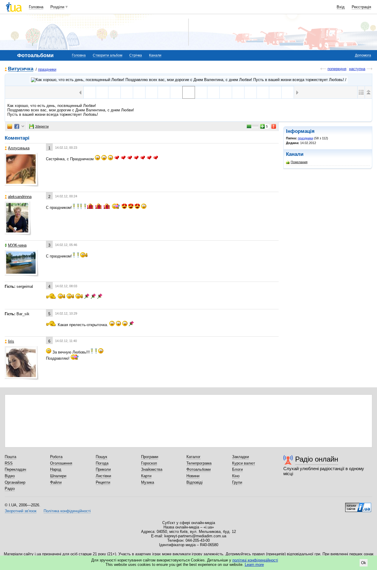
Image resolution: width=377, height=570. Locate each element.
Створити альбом (107, 55)
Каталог (193, 457)
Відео (10, 476)
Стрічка (135, 55)
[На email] (9, 126)
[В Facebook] (16, 126)
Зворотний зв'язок (21, 511)
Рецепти (103, 482)
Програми (149, 457)
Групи (237, 482)
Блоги (237, 469)
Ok (363, 563)
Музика (147, 482)
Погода (102, 463)
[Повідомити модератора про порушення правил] (274, 126)
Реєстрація (361, 7)
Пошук (101, 457)
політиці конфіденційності (255, 560)
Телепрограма (198, 463)
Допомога (363, 55)
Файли (56, 482)
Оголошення (61, 463)
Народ (55, 469)
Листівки (103, 476)
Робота (56, 457)
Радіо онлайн (316, 459)
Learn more (254, 564)
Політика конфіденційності (67, 511)
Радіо (10, 488)
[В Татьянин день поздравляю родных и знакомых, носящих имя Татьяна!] (151, 92)
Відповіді (194, 482)
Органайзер (15, 482)
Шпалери (58, 476)
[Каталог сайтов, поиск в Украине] (358, 505)
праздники (47, 69)
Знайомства (151, 469)
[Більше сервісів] (23, 126)
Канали (155, 55)
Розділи (57, 7)
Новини (192, 476)
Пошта (10, 457)
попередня (337, 69)
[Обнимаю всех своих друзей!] (139, 92)
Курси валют (243, 463)
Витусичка (20, 69)
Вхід (341, 7)
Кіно (235, 476)
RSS (9, 463)
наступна (357, 69)
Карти (146, 476)
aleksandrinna (20, 196)
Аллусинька (18, 148)
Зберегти (42, 126)
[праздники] (189, 79)
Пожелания (299, 162)
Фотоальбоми (198, 469)
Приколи (103, 469)
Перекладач (15, 469)
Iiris (11, 341)
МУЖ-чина (17, 245)
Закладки (240, 457)
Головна (36, 7)
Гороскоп (149, 463)
